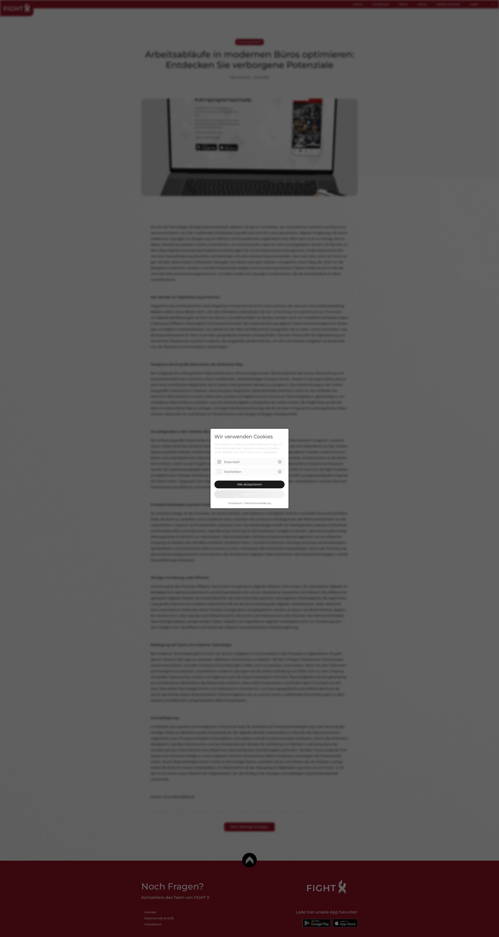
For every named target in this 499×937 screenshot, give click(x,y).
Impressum (235, 503)
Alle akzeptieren (249, 484)
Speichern (249, 494)
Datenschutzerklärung (258, 503)
